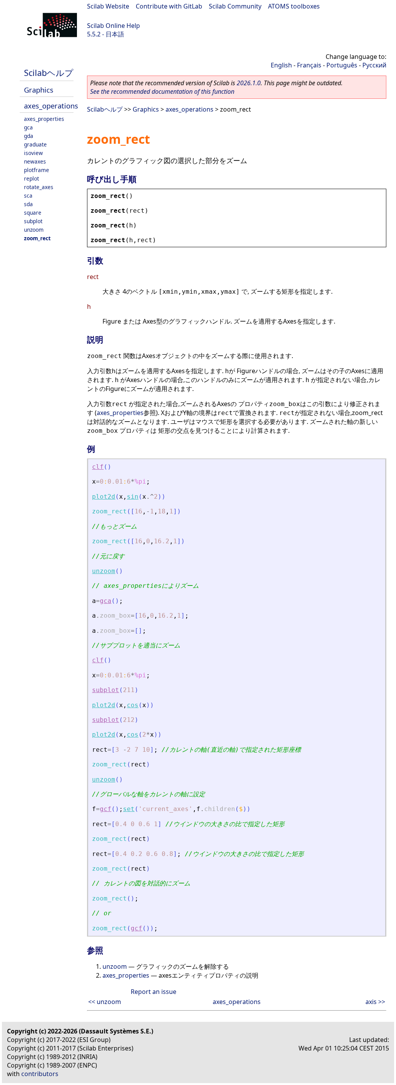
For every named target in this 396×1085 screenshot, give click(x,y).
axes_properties (44, 118)
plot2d (103, 496)
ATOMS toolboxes (294, 6)
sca (28, 195)
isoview (33, 153)
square (32, 212)
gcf (105, 809)
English (281, 65)
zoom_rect (37, 238)
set (129, 809)
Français (309, 65)
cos (132, 705)
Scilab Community (235, 6)
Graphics (38, 90)
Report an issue (153, 991)
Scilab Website (108, 6)
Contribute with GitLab (169, 6)
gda (28, 136)
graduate (35, 144)
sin (132, 496)
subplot (33, 221)
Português (341, 65)
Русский (374, 65)
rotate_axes (38, 187)
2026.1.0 (249, 83)
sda (28, 204)
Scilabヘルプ (48, 72)
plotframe (36, 170)
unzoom (34, 229)
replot (31, 178)
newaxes (35, 161)
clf (98, 466)
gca (28, 127)
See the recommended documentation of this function (162, 91)
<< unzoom (104, 1001)
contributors (39, 1074)
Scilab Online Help (113, 25)
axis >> (375, 1001)
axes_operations (51, 105)
